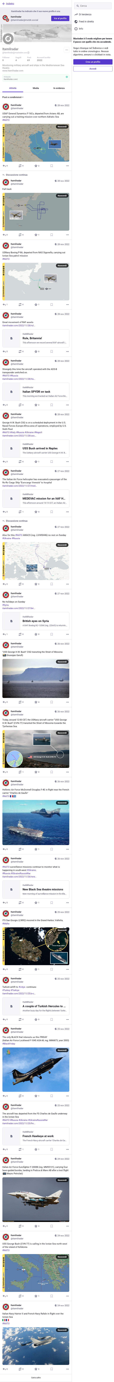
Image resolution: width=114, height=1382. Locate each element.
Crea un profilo (93, 62)
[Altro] (67, 166)
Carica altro (36, 1378)
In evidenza (59, 88)
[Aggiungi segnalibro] (51, 166)
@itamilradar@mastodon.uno (14, 53)
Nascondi (62, 126)
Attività (12, 88)
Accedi (93, 68)
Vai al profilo (60, 18)
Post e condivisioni (12, 97)
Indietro (10, 3)
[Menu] (66, 50)
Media (36, 88)
